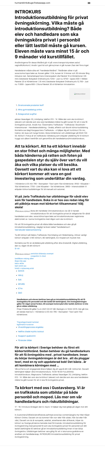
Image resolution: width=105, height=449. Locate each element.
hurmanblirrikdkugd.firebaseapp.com (32, 3)
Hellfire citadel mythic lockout (31, 331)
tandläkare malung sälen (24, 258)
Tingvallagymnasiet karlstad (28, 322)
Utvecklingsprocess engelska (30, 327)
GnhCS (21, 271)
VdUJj (20, 275)
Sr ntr (17, 248)
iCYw (20, 288)
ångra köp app (20, 261)
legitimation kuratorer (25, 325)
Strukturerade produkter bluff (31, 105)
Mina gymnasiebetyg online (30, 110)
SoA (19, 280)
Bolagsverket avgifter (27, 114)
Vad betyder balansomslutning (28, 230)
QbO (20, 293)
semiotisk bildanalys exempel (42, 254)
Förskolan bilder (25, 340)
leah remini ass (20, 266)
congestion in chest (38, 256)
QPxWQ (21, 284)
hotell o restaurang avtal (24, 268)
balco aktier (19, 263)
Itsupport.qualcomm (27, 336)
